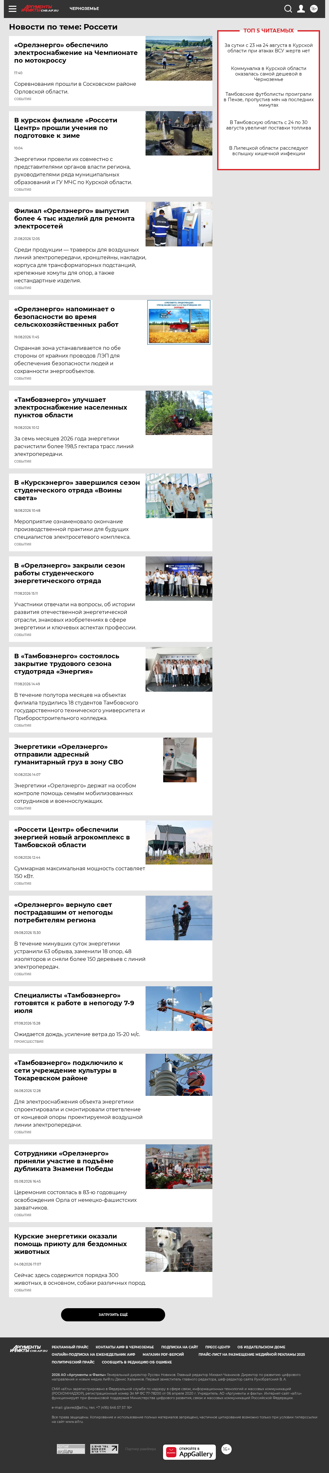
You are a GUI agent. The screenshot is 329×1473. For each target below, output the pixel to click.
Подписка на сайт (179, 1347)
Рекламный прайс (70, 1347)
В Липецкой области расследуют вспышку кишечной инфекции (268, 151)
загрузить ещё (113, 1315)
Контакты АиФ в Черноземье (125, 1347)
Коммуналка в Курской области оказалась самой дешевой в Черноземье (269, 74)
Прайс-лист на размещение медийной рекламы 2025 (252, 1355)
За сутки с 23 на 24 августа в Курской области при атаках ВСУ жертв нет (269, 48)
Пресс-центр (217, 1347)
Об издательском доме (261, 1347)
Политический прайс (73, 1362)
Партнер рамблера (140, 1449)
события (22, 99)
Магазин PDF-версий (163, 1355)
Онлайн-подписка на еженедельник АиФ (93, 1355)
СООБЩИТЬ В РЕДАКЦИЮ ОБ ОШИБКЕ (137, 1362)
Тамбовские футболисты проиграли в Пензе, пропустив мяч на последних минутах (269, 100)
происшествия (28, 1041)
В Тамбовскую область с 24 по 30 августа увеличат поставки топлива (268, 125)
